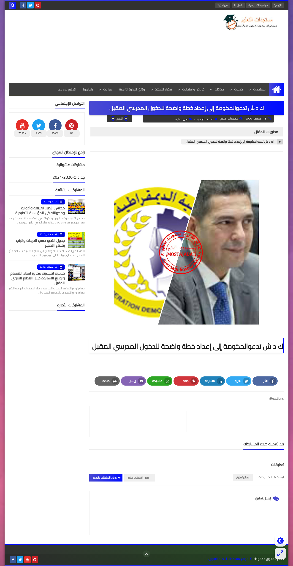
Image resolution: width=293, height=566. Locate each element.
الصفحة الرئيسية (205, 119)
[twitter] (30, 5)
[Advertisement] (92, 46)
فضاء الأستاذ (163, 89)
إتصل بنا (238, 5)
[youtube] (27, 559)
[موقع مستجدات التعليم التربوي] (250, 22)
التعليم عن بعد (67, 89)
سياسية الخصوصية (258, 5)
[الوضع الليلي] (280, 541)
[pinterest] (38, 5)
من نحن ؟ (223, 5)
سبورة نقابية (182, 119)
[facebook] (23, 5)
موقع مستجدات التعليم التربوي (228, 558)
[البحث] (12, 5)
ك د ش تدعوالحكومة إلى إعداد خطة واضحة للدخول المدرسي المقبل (230, 141)
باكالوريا (88, 89)
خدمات (238, 89)
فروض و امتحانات (193, 89)
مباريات (107, 89)
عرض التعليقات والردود (105, 477)
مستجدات (259, 89)
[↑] (146, 553)
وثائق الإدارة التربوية (132, 89)
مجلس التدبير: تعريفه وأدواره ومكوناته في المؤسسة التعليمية (40, 210)
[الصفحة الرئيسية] (276, 89)
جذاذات (219, 89)
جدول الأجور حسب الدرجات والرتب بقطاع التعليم (40, 243)
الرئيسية (278, 5)
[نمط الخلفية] (280, 553)
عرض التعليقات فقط (138, 477)
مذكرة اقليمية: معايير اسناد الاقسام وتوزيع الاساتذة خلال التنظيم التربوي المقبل (37, 278)
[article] (140, 421)
